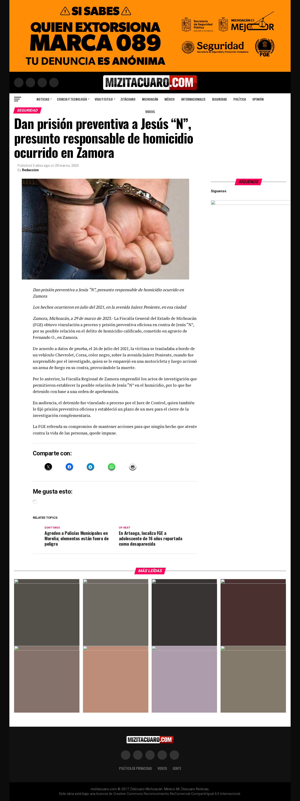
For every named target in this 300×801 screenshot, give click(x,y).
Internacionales (193, 99)
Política (239, 99)
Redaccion (30, 170)
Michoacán (150, 99)
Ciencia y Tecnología (72, 99)
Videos (150, 111)
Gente (177, 768)
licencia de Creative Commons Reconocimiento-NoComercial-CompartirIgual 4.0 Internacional (168, 794)
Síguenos (248, 181)
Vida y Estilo (104, 99)
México (170, 99)
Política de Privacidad (135, 768)
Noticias (43, 99)
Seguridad (219, 99)
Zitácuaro (127, 99)
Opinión (258, 99)
